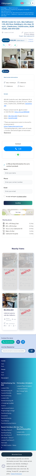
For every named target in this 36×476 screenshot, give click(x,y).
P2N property (7, 3)
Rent (2, 366)
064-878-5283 (12, 118)
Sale (2, 364)
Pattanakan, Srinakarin (24, 383)
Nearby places (7, 220)
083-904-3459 (12, 116)
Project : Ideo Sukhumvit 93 (26, 36)
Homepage (3, 8)
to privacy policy (21, 196)
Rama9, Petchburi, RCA (8, 427)
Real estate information (11, 77)
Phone (6, 178)
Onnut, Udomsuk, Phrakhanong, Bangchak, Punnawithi (15, 9)
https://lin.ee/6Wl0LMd (21, 112)
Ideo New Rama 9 (6, 435)
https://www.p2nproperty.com (13, 126)
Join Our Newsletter (7, 347)
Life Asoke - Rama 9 (7, 437)
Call (19, 149)
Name (6, 169)
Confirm (18, 203)
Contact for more (7, 338)
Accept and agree (11, 196)
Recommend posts (13, 8)
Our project (4, 378)
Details (6, 94)
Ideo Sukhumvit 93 (6, 11)
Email (5, 187)
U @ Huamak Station (7, 408)
